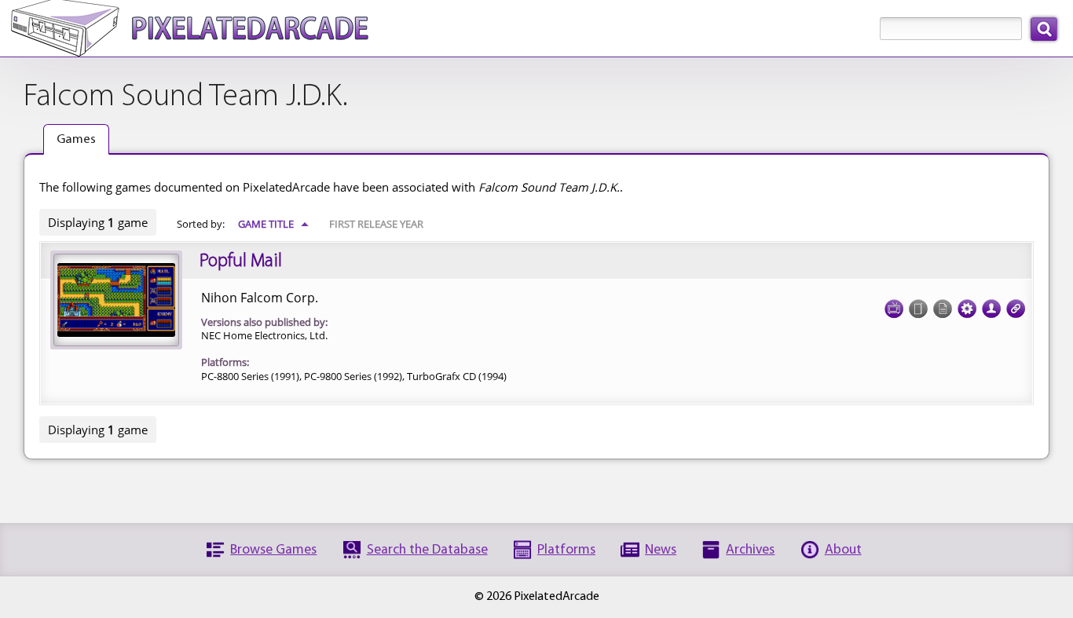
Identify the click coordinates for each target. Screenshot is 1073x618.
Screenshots (893, 308)
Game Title (273, 224)
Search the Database (427, 550)
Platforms (566, 550)
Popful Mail (241, 261)
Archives (750, 550)
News (660, 550)
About (843, 550)
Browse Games (273, 550)
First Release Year (376, 224)
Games (76, 139)
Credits (991, 308)
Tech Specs (967, 308)
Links (1015, 308)
